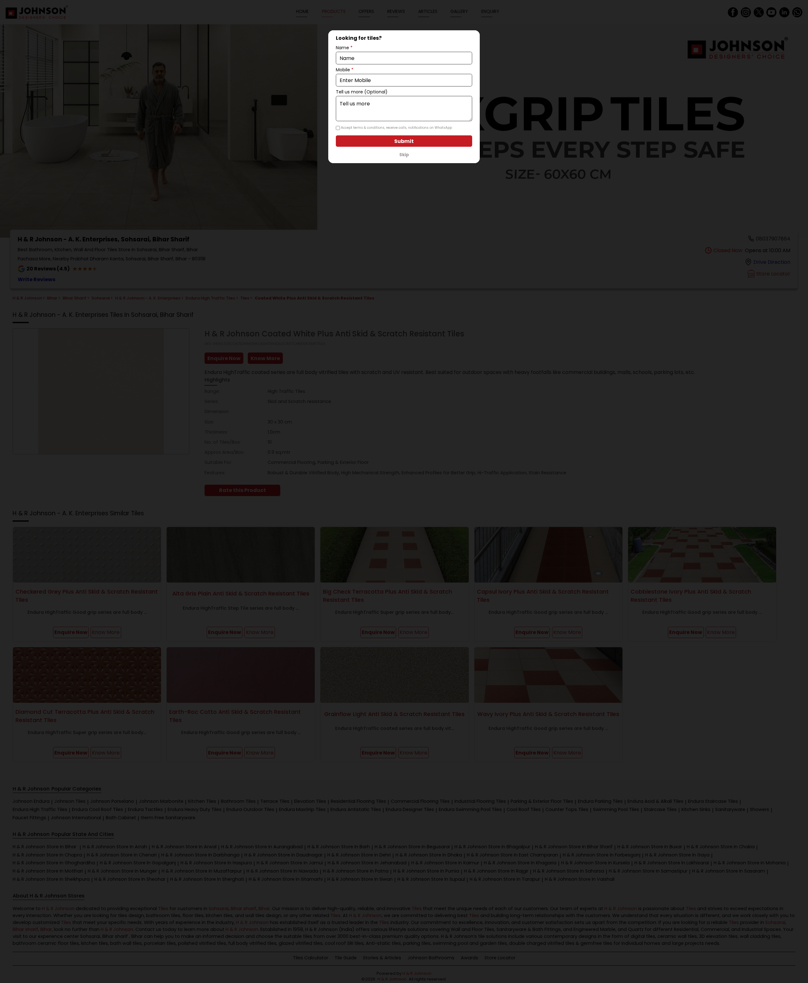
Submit (404, 141)
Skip (404, 155)
